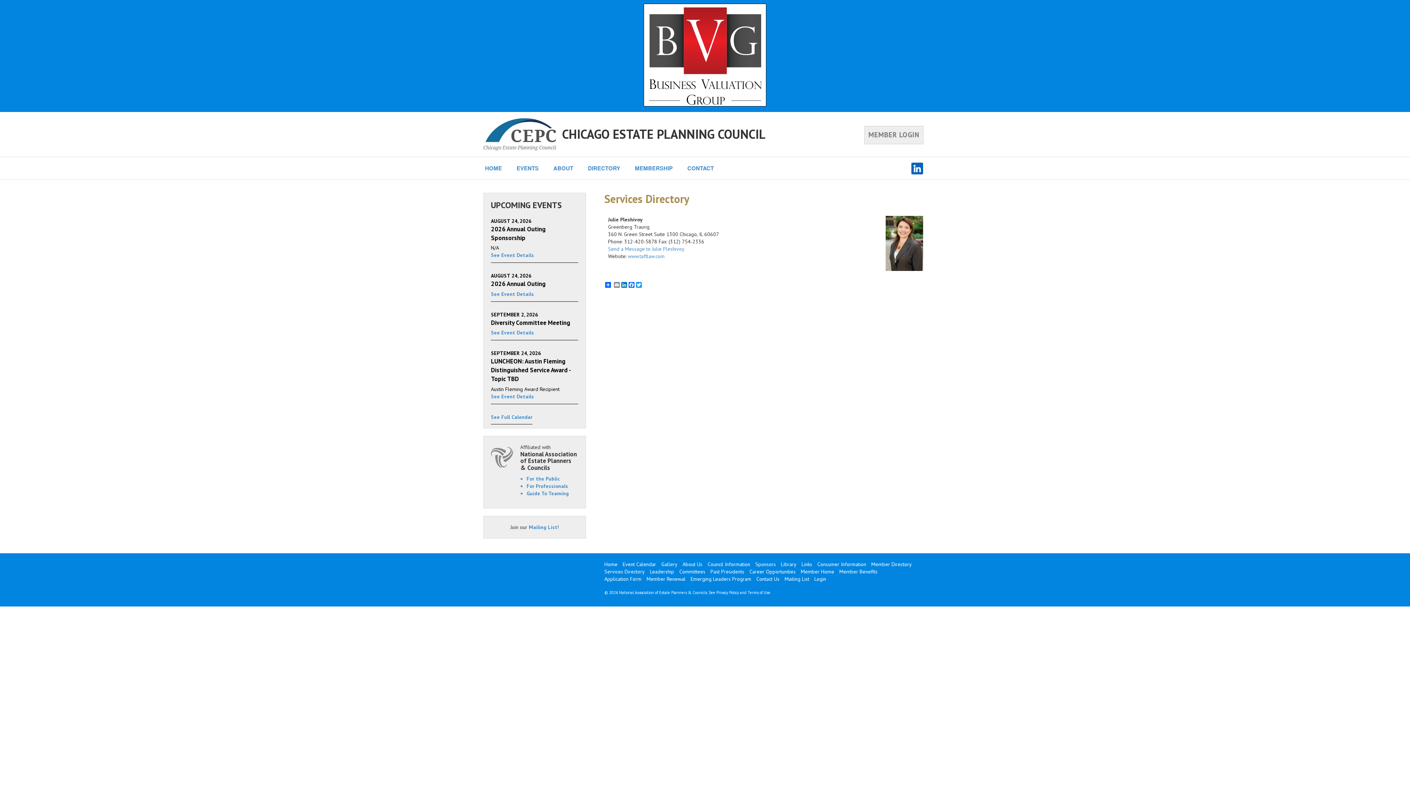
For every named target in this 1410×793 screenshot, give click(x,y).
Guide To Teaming (548, 493)
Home (611, 564)
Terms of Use (759, 592)
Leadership (662, 571)
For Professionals (547, 486)
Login (820, 579)
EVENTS (528, 168)
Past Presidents (727, 571)
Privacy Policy (727, 592)
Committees (692, 571)
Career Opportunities (772, 571)
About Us (692, 564)
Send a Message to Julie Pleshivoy (646, 249)
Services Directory (624, 571)
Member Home (817, 571)
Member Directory (891, 564)
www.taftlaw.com (646, 256)
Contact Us (768, 579)
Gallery (669, 564)
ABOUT (563, 168)
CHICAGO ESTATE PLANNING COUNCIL (664, 134)
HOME (493, 168)
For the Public (543, 478)
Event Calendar (639, 564)
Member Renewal (666, 579)
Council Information (729, 564)
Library (788, 564)
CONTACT (700, 168)
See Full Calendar (511, 417)
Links (807, 564)
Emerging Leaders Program (721, 579)
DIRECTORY (604, 168)
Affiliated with (548, 457)
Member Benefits (858, 571)
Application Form (622, 579)
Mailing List (543, 527)
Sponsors (765, 564)
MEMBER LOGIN (893, 134)
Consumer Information (841, 564)
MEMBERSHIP (654, 168)
